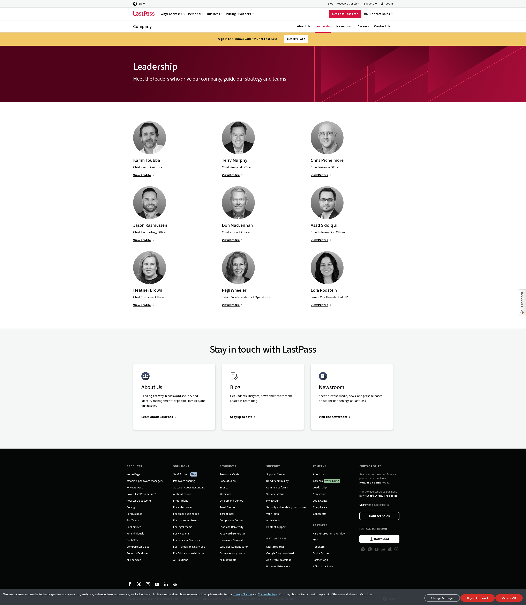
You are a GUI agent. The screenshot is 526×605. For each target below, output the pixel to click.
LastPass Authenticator (234, 547)
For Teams (133, 520)
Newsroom (344, 26)
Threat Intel (227, 514)
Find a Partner (321, 553)
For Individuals (135, 534)
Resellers (319, 547)
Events (224, 488)
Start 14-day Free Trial (381, 496)
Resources (228, 466)
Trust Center (227, 507)
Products (134, 466)
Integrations (180, 501)
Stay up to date (241, 417)
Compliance (320, 507)
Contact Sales (370, 466)
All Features (134, 560)
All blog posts (228, 560)
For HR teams (181, 534)
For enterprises (183, 507)
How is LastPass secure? (142, 494)
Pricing (131, 507)
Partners (320, 525)
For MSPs (132, 540)
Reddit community (277, 481)
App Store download (279, 560)
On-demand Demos (231, 501)
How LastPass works (139, 501)
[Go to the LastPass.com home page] (144, 14)
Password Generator (232, 534)
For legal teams (182, 527)
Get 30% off (296, 39)
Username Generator (233, 540)
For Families (134, 527)
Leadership (323, 26)
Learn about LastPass (157, 417)
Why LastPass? (135, 488)
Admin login (273, 520)
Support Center (275, 474)
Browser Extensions (278, 567)
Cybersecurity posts (232, 553)
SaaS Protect (181, 474)
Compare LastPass (138, 547)
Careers (363, 26)
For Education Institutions (188, 553)
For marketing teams (186, 520)
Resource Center (230, 474)
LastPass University (231, 527)
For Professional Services (189, 547)
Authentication (182, 494)
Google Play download (280, 553)
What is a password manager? (145, 481)
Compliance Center (231, 520)
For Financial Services (186, 540)
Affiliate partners (323, 567)
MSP (315, 540)
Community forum (277, 488)
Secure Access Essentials (189, 488)
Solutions (181, 466)
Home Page (134, 474)
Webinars (225, 494)
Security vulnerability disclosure (286, 507)
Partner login (321, 560)
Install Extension (373, 529)
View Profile (142, 175)
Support (273, 466)
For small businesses (186, 514)
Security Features (138, 553)
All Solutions (180, 560)
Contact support (276, 527)
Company (319, 466)
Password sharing (184, 481)
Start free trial (275, 547)
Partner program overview (329, 534)
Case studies (228, 481)
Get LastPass (276, 539)
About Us (303, 26)
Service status (275, 494)
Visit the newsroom (333, 417)
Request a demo (370, 483)
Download (381, 539)
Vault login (272, 514)
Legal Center (321, 501)
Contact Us (382, 26)
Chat (362, 505)
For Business (134, 514)
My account (273, 501)
